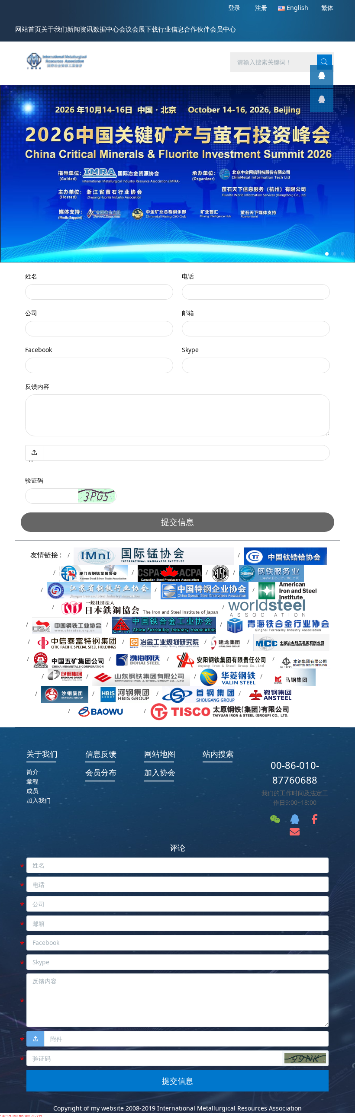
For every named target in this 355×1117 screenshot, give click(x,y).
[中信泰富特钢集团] (76, 641)
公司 (31, 313)
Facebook (38, 350)
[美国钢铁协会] (287, 590)
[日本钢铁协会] (138, 607)
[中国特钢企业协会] (204, 590)
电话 (188, 276)
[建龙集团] (226, 641)
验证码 (34, 480)
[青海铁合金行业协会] (278, 624)
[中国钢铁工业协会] (67, 624)
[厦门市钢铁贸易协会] (93, 572)
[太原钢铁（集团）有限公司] (219, 711)
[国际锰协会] (154, 555)
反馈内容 (37, 386)
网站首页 (28, 29)
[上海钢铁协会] (271, 572)
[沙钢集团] (65, 693)
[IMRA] (60, 56)
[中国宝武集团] (107, 711)
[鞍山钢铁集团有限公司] (283, 693)
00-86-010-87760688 (295, 773)
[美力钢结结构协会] (220, 572)
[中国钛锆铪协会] (285, 555)
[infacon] (321, 100)
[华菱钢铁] (228, 676)
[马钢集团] (291, 676)
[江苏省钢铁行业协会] (99, 590)
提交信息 (177, 521)
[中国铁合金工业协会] (164, 624)
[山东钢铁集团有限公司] (141, 676)
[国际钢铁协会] (266, 607)
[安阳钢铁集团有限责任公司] (220, 659)
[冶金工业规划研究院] (164, 641)
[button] (96, 495)
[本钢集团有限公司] (304, 659)
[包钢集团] (65, 676)
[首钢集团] (198, 693)
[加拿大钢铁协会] (169, 572)
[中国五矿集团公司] (69, 659)
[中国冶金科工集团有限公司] (291, 641)
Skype (190, 350)
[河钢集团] (125, 693)
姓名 (31, 276)
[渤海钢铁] (139, 659)
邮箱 (188, 313)
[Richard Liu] (321, 76)
